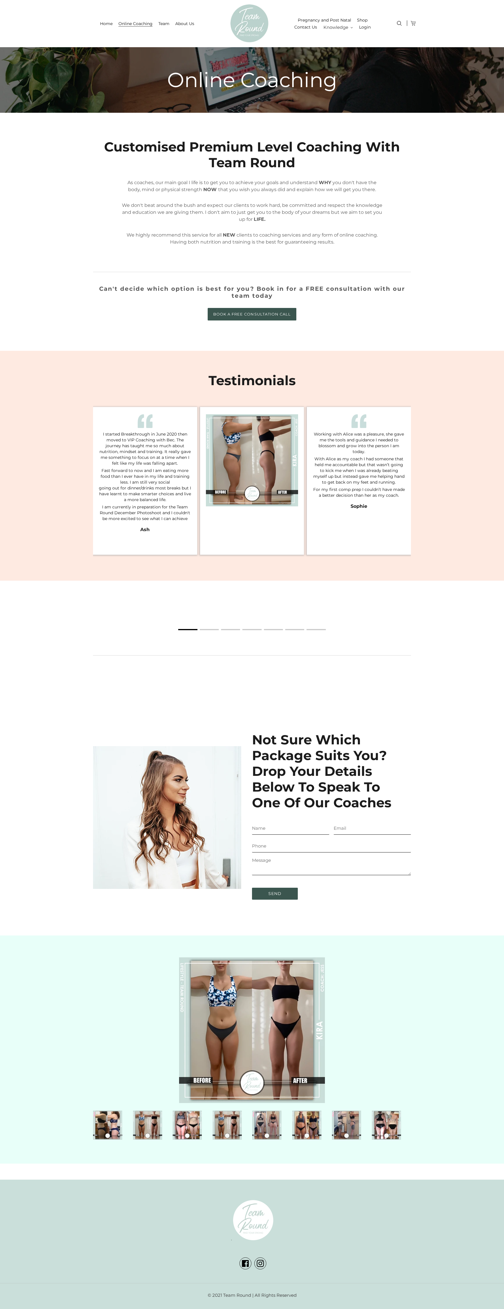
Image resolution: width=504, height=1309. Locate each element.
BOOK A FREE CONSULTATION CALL (252, 314)
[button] (187, 629)
